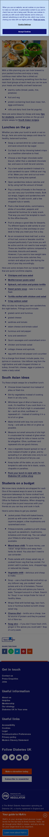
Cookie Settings (24, 24)
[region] (24, 18)
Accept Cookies (24, 31)
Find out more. (39, 19)
